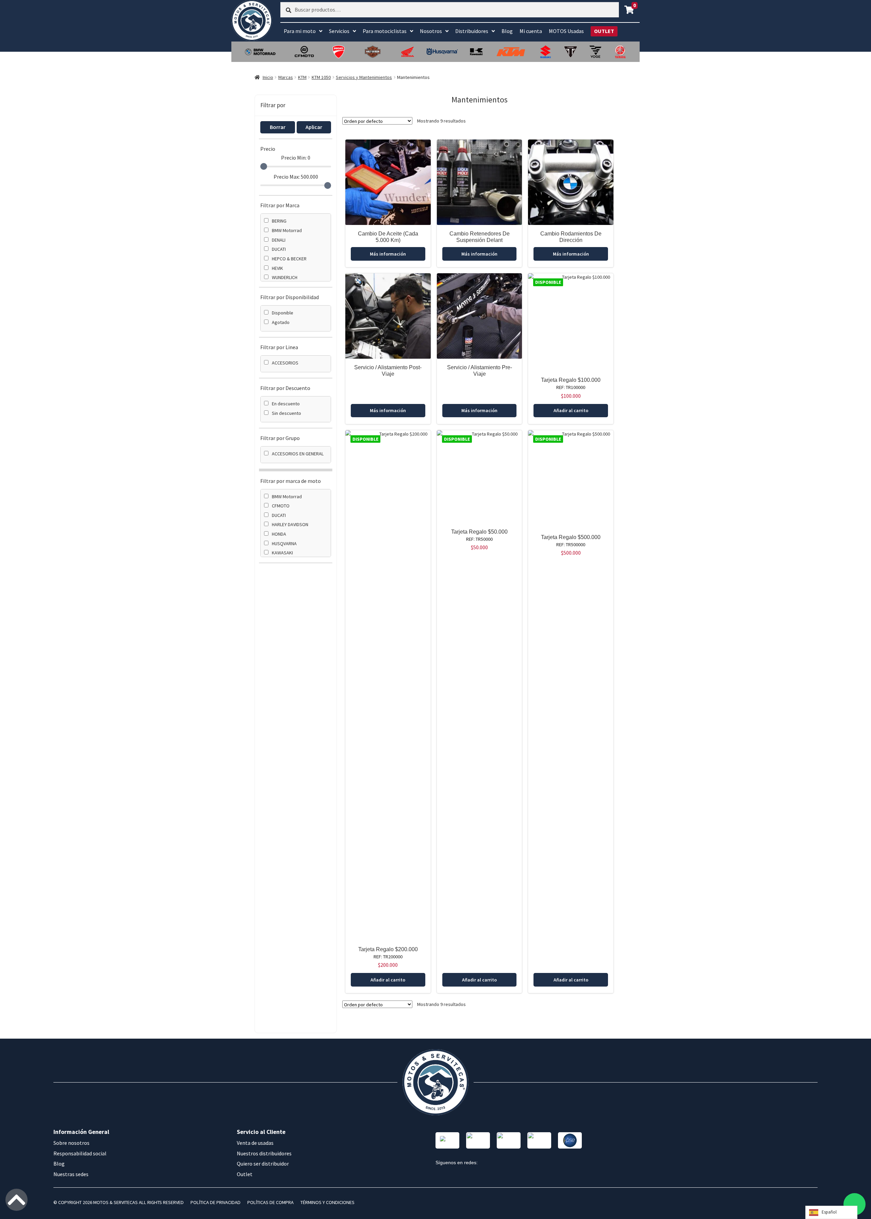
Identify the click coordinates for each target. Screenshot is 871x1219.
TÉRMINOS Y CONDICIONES (327, 1202)
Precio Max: (296, 176)
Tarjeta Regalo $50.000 (479, 532)
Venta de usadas (255, 1142)
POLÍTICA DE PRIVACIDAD (216, 1202)
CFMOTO (281, 506)
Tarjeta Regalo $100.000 (571, 380)
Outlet (244, 1174)
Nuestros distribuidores (264, 1153)
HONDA (279, 534)
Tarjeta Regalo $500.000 (571, 537)
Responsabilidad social (79, 1153)
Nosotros (431, 31)
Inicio (268, 77)
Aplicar (314, 127)
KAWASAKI (282, 553)
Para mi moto (300, 31)
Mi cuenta (531, 31)
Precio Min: (295, 157)
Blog (507, 31)
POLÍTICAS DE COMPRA (270, 1202)
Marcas (285, 77)
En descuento (286, 404)
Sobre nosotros (71, 1142)
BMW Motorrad (287, 230)
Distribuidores (471, 31)
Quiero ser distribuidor (263, 1163)
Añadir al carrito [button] (571, 410)
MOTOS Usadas (566, 31)
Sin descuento (286, 413)
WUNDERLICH (284, 277)
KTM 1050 (321, 77)
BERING (279, 221)
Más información (388, 254)
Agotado (281, 322)
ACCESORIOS (285, 363)
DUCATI (279, 249)
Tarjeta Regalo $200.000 (388, 949)
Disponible (282, 313)
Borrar (277, 127)
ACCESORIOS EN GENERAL (298, 454)
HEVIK (277, 268)
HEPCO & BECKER (289, 259)
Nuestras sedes (70, 1174)
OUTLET (604, 31)
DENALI (278, 240)
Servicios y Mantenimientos (364, 77)
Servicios (339, 31)
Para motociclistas (385, 31)
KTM (302, 77)
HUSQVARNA (284, 543)
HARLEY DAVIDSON (290, 524)
